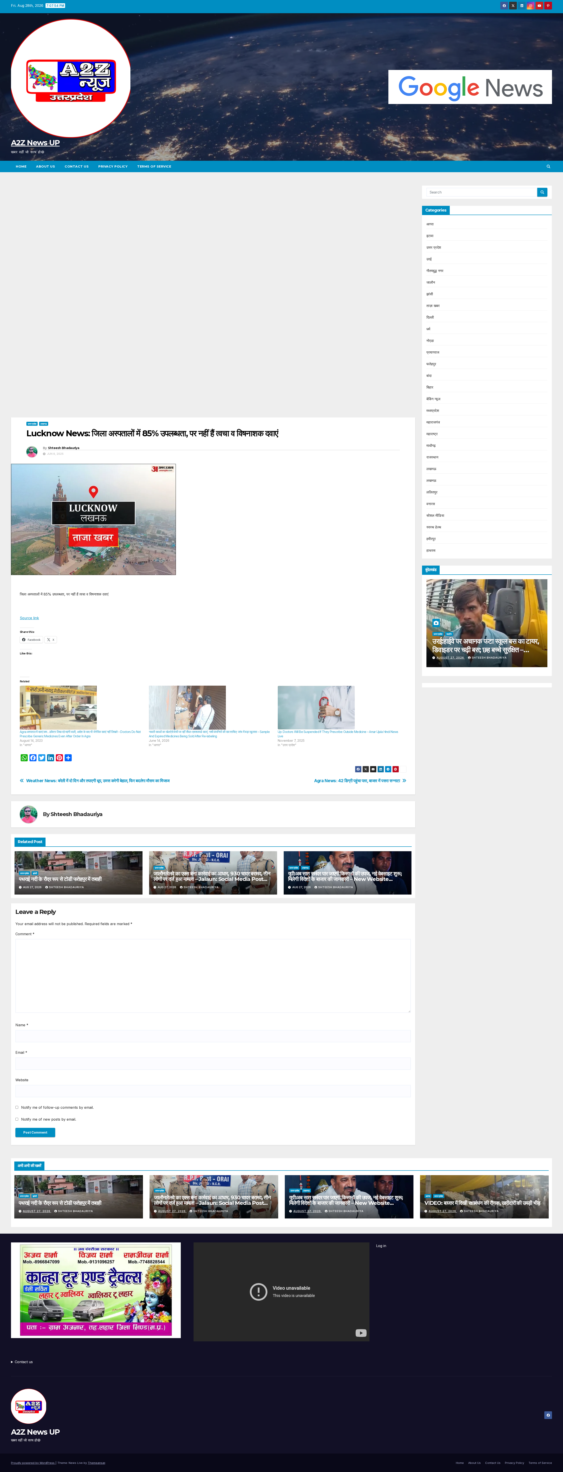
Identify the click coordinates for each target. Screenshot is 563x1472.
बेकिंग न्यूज (433, 399)
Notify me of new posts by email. (48, 1119)
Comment (25, 934)
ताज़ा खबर (433, 305)
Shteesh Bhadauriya (63, 448)
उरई (429, 259)
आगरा (430, 224)
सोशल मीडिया (435, 515)
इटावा (430, 236)
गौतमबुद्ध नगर (435, 270)
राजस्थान (432, 457)
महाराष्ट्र (432, 434)
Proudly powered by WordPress (33, 1463)
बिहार (429, 387)
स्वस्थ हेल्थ (433, 527)
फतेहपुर (431, 364)
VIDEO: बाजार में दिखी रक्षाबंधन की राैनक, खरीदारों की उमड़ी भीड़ (482, 1203)
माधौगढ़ (431, 445)
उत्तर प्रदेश (32, 423)
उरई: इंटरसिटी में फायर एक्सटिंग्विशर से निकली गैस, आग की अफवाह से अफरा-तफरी (479, 645)
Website (21, 1080)
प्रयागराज (432, 352)
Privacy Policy (113, 166)
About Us (45, 166)
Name (21, 1025)
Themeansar (96, 1463)
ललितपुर (432, 492)
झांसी (35, 873)
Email (21, 1052)
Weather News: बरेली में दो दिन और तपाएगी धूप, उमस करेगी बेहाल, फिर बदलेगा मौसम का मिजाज (98, 780)
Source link (29, 618)
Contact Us (77, 166)
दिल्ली (430, 317)
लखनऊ (43, 423)
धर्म (428, 329)
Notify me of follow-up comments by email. (57, 1107)
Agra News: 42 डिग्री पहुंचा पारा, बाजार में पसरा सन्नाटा (357, 780)
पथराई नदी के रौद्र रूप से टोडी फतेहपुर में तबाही (60, 879)
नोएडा (430, 340)
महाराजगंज (433, 422)
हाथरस (431, 550)
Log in (381, 1246)
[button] (548, 166)
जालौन (430, 282)
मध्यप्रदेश (432, 410)
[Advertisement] (213, 218)
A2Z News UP (35, 142)
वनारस (430, 504)
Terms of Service (154, 166)
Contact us (24, 1362)
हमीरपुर (431, 539)
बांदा (429, 375)
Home (21, 166)
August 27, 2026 (444, 657)
